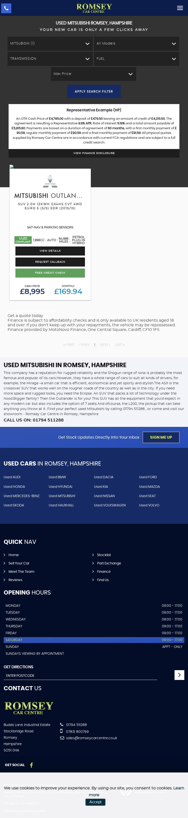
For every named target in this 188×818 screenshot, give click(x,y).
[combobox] (50, 44)
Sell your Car (19, 563)
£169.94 (68, 290)
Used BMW (57, 477)
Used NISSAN (104, 496)
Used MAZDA (149, 487)
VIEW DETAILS (50, 251)
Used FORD (148, 477)
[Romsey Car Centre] (94, 8)
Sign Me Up (161, 437)
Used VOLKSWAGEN (110, 505)
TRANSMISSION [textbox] (23, 58)
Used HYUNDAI (60, 487)
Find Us (103, 580)
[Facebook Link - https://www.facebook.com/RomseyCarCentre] (31, 765)
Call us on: (34, 420)
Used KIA (101, 487)
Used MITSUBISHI (62, 496)
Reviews (15, 580)
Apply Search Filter (94, 91)
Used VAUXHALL (61, 505)
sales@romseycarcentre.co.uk (91, 738)
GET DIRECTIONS (18, 667)
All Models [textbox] (106, 43)
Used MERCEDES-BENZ (22, 496)
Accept (95, 802)
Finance (104, 571)
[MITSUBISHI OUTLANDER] (50, 167)
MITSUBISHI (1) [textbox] (22, 43)
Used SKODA (14, 505)
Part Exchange (109, 563)
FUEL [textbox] (101, 58)
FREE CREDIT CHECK (50, 273)
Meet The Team (21, 571)
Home (14, 555)
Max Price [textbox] (62, 74)
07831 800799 (77, 732)
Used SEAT (147, 496)
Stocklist (104, 555)
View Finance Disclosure (94, 153)
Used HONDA (14, 487)
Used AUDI (12, 477)
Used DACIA (103, 477)
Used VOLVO (149, 505)
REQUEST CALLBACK (50, 262)
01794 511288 (76, 725)
